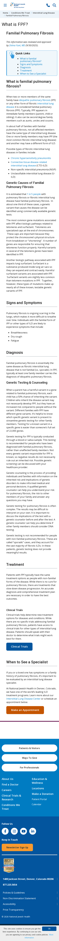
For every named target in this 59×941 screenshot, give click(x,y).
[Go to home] (20, 5)
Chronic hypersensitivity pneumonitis (31, 158)
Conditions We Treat (20, 13)
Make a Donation (42, 794)
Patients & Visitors (29, 748)
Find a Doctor (10, 784)
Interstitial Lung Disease (44, 13)
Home (5, 13)
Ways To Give (29, 757)
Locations (38, 788)
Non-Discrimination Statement (19, 898)
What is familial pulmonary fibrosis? (30, 60)
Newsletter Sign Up (17, 847)
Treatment (26, 70)
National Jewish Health (19, 916)
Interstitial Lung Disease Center (23, 698)
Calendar (36, 804)
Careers (6, 790)
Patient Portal (39, 799)
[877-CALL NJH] (48, 5)
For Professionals (29, 767)
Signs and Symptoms (31, 64)
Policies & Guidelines (14, 892)
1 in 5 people (34, 194)
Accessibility (9, 904)
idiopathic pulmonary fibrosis (34, 100)
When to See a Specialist (33, 73)
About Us (7, 779)
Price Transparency (13, 909)
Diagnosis (25, 67)
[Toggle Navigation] (5, 5)
